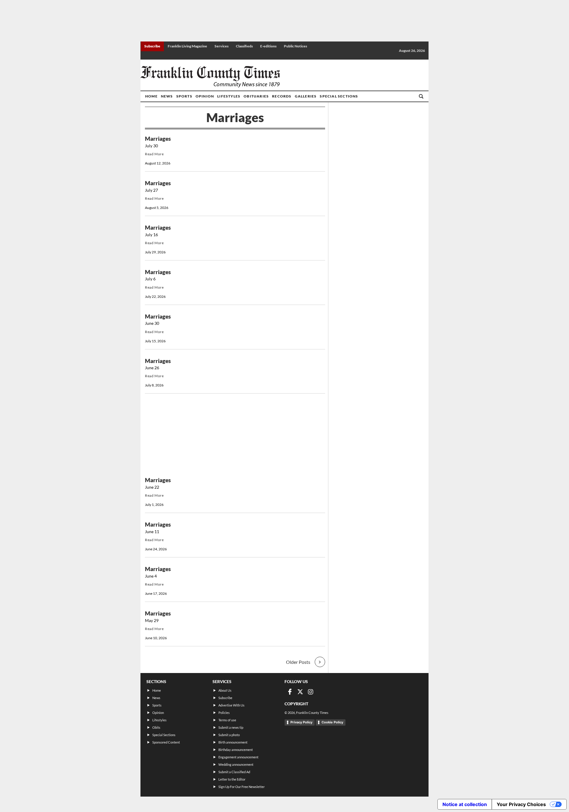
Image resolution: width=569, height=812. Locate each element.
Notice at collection (464, 804)
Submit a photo (229, 735)
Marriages (158, 138)
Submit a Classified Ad (234, 772)
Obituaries (256, 96)
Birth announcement (232, 742)
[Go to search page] (421, 96)
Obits (156, 727)
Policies (224, 713)
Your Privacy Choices (521, 804)
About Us (224, 690)
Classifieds (244, 46)
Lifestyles (228, 96)
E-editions (268, 46)
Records (281, 96)
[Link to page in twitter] (300, 691)
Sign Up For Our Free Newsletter (241, 787)
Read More (154, 154)
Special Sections (339, 96)
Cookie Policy (332, 722)
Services (221, 46)
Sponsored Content (166, 742)
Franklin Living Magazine (187, 46)
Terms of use (227, 720)
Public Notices (295, 46)
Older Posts (298, 662)
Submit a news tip (230, 727)
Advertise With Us (231, 705)
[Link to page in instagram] (310, 691)
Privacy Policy (301, 722)
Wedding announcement (235, 764)
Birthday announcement (235, 750)
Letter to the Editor (231, 779)
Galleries (306, 96)
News (167, 96)
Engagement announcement (238, 757)
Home (151, 96)
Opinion (205, 96)
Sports (184, 96)
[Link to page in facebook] (290, 691)
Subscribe (152, 46)
